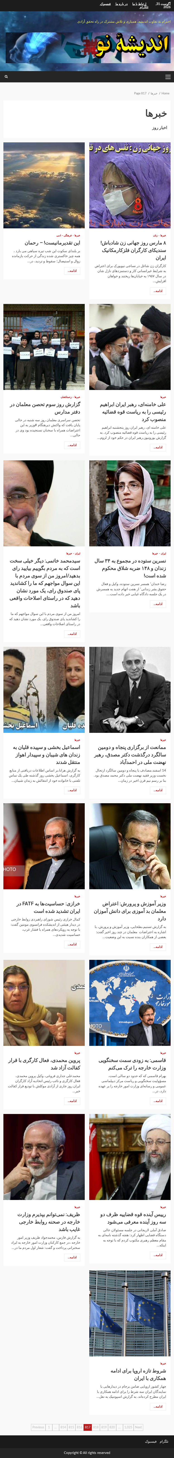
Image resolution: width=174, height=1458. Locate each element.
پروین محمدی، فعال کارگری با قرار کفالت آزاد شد (44, 1003)
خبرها (163, 235)
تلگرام (164, 1441)
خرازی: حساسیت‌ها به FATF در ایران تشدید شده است (44, 846)
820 (112, 1427)
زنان (155, 235)
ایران (163, 553)
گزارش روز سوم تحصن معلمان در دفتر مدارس (44, 347)
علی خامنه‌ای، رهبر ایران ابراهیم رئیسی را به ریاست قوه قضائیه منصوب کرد (130, 347)
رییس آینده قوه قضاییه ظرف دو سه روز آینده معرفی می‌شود (130, 1157)
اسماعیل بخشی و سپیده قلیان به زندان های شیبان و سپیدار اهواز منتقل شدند (44, 690)
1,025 (128, 1427)
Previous (38, 1427)
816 (79, 1427)
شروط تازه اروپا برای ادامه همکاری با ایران (130, 1313)
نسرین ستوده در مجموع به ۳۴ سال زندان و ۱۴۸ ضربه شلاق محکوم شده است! (130, 503)
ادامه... (158, 291)
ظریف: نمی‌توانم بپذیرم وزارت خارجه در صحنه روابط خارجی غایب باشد (44, 1157)
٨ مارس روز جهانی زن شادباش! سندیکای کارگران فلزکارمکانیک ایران (130, 185)
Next (138, 1427)
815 (71, 1427)
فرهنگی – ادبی (64, 235)
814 (63, 1427)
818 (96, 1427)
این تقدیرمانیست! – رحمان (44, 185)
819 (104, 1427)
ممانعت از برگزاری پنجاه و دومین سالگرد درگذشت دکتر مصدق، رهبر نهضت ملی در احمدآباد (130, 690)
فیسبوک (151, 1441)
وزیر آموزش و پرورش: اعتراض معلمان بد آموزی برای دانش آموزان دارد (130, 846)
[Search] (6, 76)
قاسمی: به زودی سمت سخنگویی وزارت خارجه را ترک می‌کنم (130, 1003)
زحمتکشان (66, 397)
